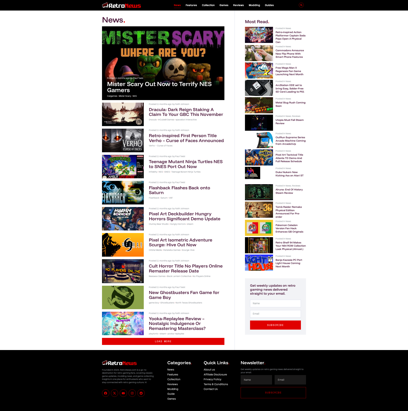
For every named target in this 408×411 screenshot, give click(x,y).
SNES (167, 171)
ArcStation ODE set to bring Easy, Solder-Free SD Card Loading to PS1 (290, 88)
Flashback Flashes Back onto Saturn (179, 190)
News (177, 5)
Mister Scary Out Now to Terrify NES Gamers (159, 87)
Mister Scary (125, 96)
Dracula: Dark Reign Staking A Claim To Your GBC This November (186, 112)
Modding (254, 5)
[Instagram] (132, 393)
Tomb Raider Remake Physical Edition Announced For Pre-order (289, 211)
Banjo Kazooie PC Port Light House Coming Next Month (289, 263)
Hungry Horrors (178, 224)
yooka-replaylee (176, 333)
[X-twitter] (114, 393)
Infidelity (153, 171)
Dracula (153, 119)
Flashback (154, 197)
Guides (269, 5)
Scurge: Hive (188, 250)
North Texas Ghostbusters (189, 302)
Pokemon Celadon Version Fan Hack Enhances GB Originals (289, 228)
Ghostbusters (167, 302)
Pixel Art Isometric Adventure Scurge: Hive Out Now (180, 242)
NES (135, 96)
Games (223, 5)
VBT (171, 197)
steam (190, 224)
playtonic (153, 333)
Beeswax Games (157, 276)
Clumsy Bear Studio (159, 224)
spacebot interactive (186, 119)
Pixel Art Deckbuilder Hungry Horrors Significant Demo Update (184, 216)
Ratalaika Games (171, 250)
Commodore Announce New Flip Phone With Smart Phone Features (290, 54)
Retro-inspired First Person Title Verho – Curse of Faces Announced (186, 138)
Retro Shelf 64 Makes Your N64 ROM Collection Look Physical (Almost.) (291, 246)
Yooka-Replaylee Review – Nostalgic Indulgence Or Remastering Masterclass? (177, 323)
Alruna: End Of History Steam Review (289, 191)
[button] (163, 341)
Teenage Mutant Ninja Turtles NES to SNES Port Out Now (186, 164)
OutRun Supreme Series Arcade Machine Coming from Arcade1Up (291, 141)
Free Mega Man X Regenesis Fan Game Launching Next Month (289, 71)
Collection (208, 5)
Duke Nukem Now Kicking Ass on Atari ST (290, 173)
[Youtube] (123, 393)
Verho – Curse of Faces (160, 145)
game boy (154, 302)
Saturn (164, 197)
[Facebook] (105, 393)
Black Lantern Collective (179, 276)
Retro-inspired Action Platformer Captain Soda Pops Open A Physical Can (291, 37)
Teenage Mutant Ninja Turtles (185, 171)
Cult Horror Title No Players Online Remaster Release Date (186, 268)
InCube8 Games (166, 119)
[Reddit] (141, 393)
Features (191, 5)
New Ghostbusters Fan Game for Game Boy (184, 295)
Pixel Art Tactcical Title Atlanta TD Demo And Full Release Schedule (289, 158)
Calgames (112, 96)
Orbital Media (155, 250)
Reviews (238, 5)
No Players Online (201, 276)
